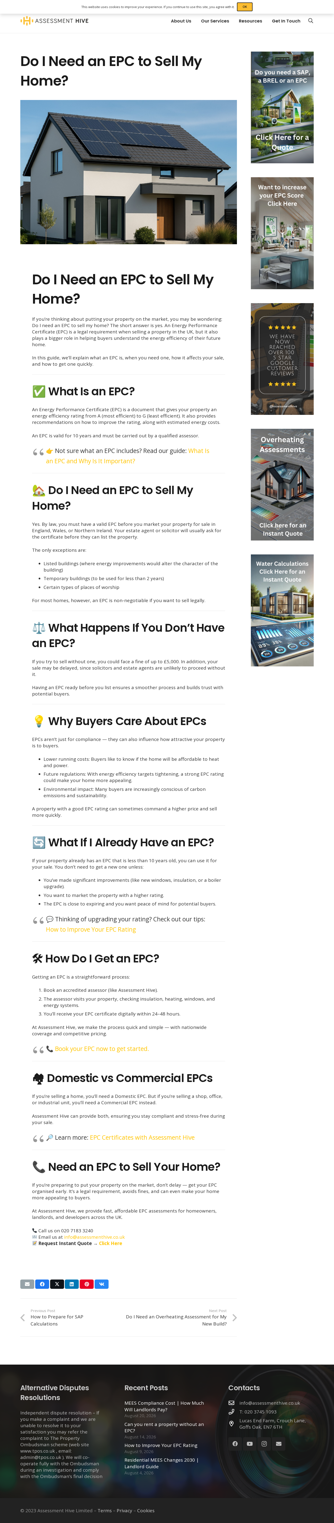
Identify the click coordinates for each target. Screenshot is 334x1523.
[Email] (278, 1444)
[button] (310, 20)
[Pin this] (87, 1284)
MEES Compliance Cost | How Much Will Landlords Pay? (164, 1406)
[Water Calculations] (282, 610)
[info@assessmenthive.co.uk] (233, 1403)
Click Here (110, 1243)
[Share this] (42, 1284)
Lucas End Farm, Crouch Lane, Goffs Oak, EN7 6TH (272, 1423)
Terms (105, 1510)
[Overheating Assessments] (282, 485)
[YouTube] (249, 1444)
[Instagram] (264, 1444)
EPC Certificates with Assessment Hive (142, 1137)
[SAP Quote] (282, 107)
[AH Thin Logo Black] (54, 21)
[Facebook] (235, 1444)
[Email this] (27, 1284)
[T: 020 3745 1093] (233, 1412)
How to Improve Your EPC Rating (91, 929)
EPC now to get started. (116, 1049)
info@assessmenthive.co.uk (94, 1237)
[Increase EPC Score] (282, 233)
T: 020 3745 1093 (258, 1412)
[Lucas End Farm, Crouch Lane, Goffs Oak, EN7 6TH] (233, 1424)
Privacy (124, 1510)
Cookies (146, 1510)
